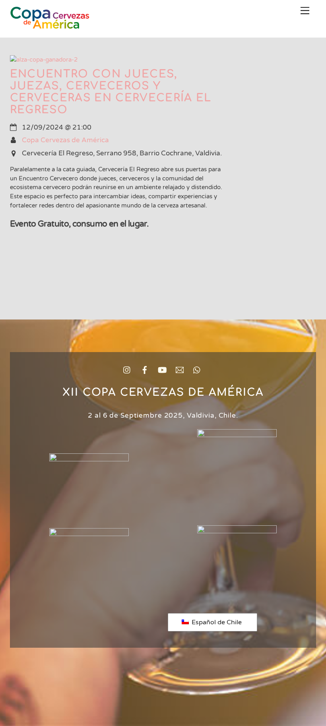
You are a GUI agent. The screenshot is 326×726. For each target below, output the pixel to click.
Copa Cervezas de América (65, 140)
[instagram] (127, 369)
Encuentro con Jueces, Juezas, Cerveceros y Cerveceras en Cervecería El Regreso (111, 92)
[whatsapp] (197, 369)
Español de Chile (216, 622)
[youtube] (162, 369)
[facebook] (145, 369)
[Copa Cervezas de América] (49, 24)
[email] (180, 369)
